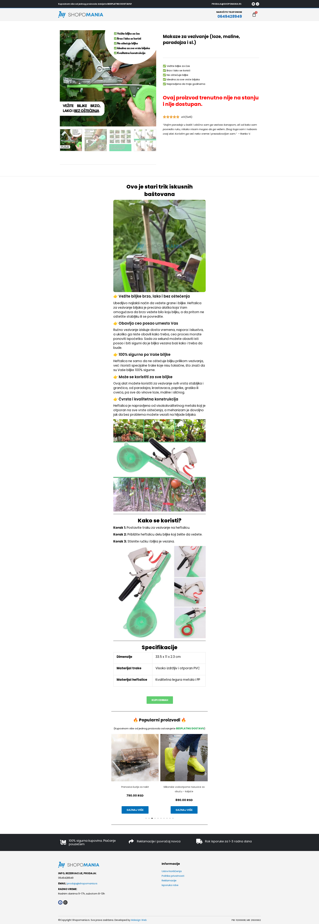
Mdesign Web (139, 920)
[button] (113, 774)
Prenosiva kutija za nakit (135, 787)
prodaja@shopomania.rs (82, 883)
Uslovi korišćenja (172, 871)
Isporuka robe (170, 885)
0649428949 (229, 16)
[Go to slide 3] (152, 818)
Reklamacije (169, 880)
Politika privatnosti (173, 876)
